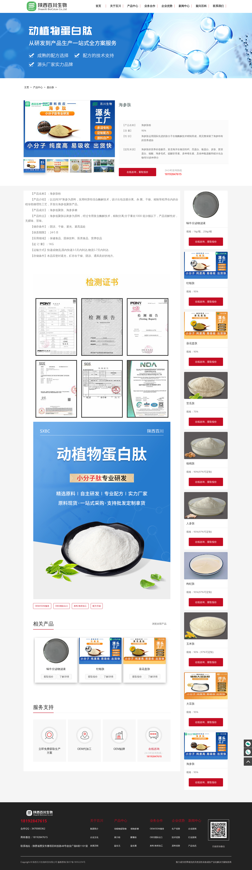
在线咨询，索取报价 (206, 241)
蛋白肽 (50, 87)
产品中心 (38, 87)
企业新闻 (192, 828)
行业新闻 (192, 837)
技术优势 (176, 837)
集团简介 (94, 828)
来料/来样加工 (80, 605)
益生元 (117, 845)
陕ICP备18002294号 (76, 862)
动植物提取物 (120, 828)
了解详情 (64, 676)
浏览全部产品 (159, 623)
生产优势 (176, 828)
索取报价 (48, 676)
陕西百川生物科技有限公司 (45, 862)
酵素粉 (133, 837)
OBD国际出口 (61, 605)
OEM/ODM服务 (42, 605)
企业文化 (94, 837)
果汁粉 (117, 837)
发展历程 (94, 845)
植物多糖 (135, 828)
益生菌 (133, 845)
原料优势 (176, 845)
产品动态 (192, 845)
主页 (26, 87)
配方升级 (97, 605)
